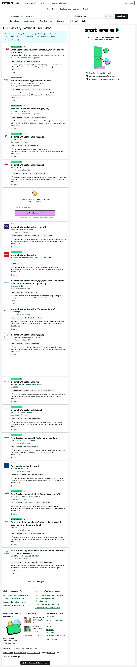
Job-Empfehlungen (64, 9)
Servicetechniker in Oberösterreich (16, 595)
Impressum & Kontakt (24, 648)
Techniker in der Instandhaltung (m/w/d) (30, 108)
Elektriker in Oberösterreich (13, 605)
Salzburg (26, 562)
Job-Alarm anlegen (36, 213)
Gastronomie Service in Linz (56, 636)
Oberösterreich (44, 28)
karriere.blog (30, 614)
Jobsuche (50, 9)
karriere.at (50, 616)
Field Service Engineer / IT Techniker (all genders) (34, 438)
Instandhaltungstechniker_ (24, 255)
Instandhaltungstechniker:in (25, 382)
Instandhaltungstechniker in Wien (47, 604)
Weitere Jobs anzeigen (35, 582)
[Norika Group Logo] (13, 657)
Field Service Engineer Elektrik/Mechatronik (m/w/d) (35, 494)
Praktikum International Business (54, 622)
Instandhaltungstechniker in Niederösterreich (45, 600)
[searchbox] (35, 207)
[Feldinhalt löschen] (68, 16)
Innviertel (15, 475)
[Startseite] (8, 3)
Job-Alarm (77, 9)
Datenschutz (8, 653)
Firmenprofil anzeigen (13, 40)
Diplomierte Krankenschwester (53, 631)
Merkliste (86, 9)
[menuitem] (17, 21)
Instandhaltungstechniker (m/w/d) (27, 137)
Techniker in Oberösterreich (13, 599)
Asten (14, 264)
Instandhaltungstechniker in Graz (47, 608)
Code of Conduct (33, 653)
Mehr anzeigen (15, 69)
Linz (13, 61)
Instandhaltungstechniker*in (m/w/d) (28, 227)
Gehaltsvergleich (9, 643)
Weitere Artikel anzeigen (33, 635)
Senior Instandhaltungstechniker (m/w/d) (31, 80)
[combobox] (39, 16)
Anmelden (129, 3)
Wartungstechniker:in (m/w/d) (25, 466)
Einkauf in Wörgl (51, 639)
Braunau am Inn (17, 89)
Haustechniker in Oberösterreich (15, 602)
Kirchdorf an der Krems (20, 391)
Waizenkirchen (17, 236)
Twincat (49, 626)
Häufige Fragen (8, 648)
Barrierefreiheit (20, 653)
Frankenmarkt (17, 117)
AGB (35, 648)
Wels (13, 146)
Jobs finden (121, 16)
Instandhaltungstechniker (19, 28)
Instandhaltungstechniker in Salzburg (49, 595)
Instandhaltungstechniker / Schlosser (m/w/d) (33, 309)
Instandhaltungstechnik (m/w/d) (26, 410)
